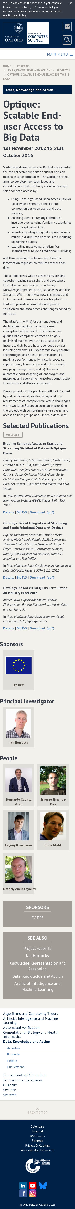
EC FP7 (37, 918)
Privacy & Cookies (37, 1145)
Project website (38, 948)
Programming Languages (23, 1080)
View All (13, 435)
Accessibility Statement (37, 1150)
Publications (15, 1067)
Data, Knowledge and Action (29, 70)
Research (24, 66)
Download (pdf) (42, 512)
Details (9, 512)
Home (7, 66)
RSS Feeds (37, 1136)
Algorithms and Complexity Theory (30, 1013)
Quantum (10, 1085)
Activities (13, 1048)
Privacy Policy (17, 15)
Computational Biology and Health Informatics (31, 1034)
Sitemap (37, 1140)
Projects (63, 70)
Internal (37, 1131)
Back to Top (38, 1112)
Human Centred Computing (24, 1075)
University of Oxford (35, 1205)
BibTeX (22, 512)
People (12, 1061)
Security (9, 1089)
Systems (9, 1094)
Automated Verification (21, 1027)
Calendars (37, 1126)
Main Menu (58, 54)
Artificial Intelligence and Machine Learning (30, 1020)
